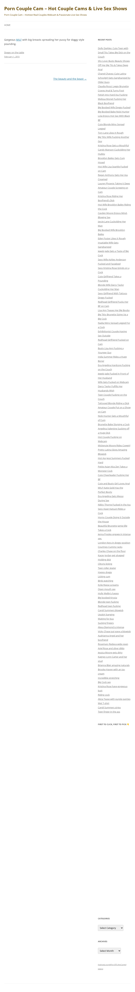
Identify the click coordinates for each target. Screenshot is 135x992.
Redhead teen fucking (109, 606)
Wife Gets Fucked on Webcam (113, 382)
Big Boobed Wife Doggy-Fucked (114, 107)
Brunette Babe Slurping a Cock (114, 424)
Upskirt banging (106, 614)
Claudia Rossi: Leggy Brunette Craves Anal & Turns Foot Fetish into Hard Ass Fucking (113, 90)
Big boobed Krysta (107, 597)
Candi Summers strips (109, 707)
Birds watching (105, 580)
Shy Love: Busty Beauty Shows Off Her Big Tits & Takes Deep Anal (114, 65)
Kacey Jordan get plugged (111, 555)
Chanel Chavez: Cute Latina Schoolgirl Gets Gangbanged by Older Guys (114, 78)
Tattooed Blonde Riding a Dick (113, 403)
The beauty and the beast (70, 78)
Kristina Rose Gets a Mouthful (113, 145)
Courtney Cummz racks (110, 546)
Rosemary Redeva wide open (113, 644)
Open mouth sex (106, 589)
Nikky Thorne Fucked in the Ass (114, 504)
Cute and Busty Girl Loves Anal (114, 483)
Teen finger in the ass (109, 711)
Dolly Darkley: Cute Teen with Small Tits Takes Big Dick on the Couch (114, 52)
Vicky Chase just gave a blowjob (114, 631)
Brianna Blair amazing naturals (114, 665)
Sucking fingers (106, 623)
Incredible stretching (108, 677)
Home (7, 25)
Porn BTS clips (116, 964)
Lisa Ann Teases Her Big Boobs (114, 310)
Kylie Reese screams (108, 585)
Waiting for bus (106, 618)
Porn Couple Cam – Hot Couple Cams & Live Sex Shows (65, 8)
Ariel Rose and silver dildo (111, 648)
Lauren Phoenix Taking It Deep (114, 183)
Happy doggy (105, 572)
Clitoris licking (105, 563)
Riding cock (104, 694)
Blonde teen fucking (108, 601)
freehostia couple (104, 964)
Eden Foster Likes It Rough (112, 238)
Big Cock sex (104, 682)
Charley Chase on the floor (112, 551)
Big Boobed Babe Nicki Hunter (113, 111)
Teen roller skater (107, 568)
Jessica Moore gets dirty (110, 652)
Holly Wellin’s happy (108, 593)
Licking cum (104, 576)
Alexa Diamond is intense (111, 627)
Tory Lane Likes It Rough (111, 132)
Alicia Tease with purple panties (114, 699)
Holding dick (104, 559)
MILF (19, 39)
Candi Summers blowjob (110, 610)
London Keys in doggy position (114, 542)
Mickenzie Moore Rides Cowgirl (114, 445)
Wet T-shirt (103, 703)
